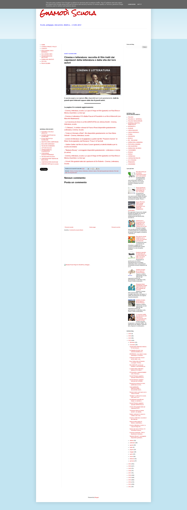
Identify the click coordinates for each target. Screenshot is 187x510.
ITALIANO (130, 117)
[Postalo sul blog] (93, 169)
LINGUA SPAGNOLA (133, 132)
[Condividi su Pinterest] (99, 169)
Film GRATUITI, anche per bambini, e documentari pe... (138, 365)
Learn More (131, 4)
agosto (132, 445)
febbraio (132, 458)
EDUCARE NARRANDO (47, 144)
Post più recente (69, 227)
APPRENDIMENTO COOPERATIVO (46, 150)
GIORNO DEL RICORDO (134, 148)
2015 (129, 477)
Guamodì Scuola (68, 13)
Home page (92, 227)
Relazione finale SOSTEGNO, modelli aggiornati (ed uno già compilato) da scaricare (141, 287)
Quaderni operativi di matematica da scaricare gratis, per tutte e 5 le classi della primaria (141, 255)
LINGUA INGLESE (133, 130)
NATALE (130, 154)
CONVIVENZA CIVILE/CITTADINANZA (47, 154)
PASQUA (130, 152)
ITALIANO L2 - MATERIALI (135, 119)
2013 (129, 482)
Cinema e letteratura (83, 171)
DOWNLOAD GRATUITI (47, 59)
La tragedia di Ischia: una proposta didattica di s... (136, 351)
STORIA (130, 134)
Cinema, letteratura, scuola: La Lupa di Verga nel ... (138, 426)
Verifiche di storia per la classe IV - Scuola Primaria (140, 271)
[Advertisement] (75, 36)
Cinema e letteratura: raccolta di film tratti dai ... (138, 418)
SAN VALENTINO (132, 146)
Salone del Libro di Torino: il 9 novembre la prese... (137, 429)
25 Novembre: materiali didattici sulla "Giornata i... (138, 373)
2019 (129, 468)
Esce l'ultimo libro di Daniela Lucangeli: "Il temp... (137, 362)
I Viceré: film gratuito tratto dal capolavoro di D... (137, 407)
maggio (132, 452)
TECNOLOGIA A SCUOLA (48, 156)
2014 (129, 480)
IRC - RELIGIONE (132, 140)
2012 (129, 484)
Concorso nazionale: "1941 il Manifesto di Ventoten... (137, 433)
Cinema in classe (92, 171)
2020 (129, 466)
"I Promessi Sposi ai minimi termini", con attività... (137, 411)
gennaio (132, 461)
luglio (131, 447)
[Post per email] (88, 168)
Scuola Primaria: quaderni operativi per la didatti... (136, 380)
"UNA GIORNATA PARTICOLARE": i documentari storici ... (136, 388)
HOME (43, 44)
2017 (129, 473)
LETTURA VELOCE (46, 148)
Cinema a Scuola (74, 171)
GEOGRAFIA (131, 136)
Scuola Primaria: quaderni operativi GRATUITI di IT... (137, 376)
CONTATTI (44, 48)
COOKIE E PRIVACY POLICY (49, 46)
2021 (129, 464)
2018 (129, 470)
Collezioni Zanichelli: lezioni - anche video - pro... (137, 358)
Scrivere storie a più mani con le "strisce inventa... (138, 393)
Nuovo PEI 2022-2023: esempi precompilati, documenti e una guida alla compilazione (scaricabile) (136, 206)
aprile (131, 454)
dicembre (132, 342)
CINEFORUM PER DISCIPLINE (49, 162)
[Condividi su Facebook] (97, 169)
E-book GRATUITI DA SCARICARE (47, 139)
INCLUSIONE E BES (46, 54)
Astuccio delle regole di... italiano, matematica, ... (136, 422)
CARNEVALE (131, 156)
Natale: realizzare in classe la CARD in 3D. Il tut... (137, 415)
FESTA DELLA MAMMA (134, 144)
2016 (129, 475)
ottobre (132, 440)
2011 (129, 486)
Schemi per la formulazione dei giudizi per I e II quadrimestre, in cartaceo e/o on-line (141, 223)
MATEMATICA (131, 126)
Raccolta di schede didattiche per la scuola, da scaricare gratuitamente (141, 238)
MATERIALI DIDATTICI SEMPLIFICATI (134, 123)
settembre (132, 442)
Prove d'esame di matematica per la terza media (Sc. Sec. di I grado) (141, 190)
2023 (129, 338)
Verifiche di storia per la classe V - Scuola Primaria (140, 301)
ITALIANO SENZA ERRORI (135, 121)
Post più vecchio (116, 227)
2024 (129, 336)
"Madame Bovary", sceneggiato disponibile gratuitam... (138, 437)
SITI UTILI (44, 61)
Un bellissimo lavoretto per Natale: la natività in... (137, 400)
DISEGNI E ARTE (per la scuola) (49, 164)
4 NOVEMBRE (132, 150)
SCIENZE (130, 128)
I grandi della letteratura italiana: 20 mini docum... (138, 347)
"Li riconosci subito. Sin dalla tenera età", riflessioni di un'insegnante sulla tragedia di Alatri (141, 317)
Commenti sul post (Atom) (76, 230)
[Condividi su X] (95, 169)
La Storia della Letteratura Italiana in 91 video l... (136, 369)
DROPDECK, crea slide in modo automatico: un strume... (138, 354)
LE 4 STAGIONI (132, 160)
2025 (129, 333)
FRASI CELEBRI (45, 63)
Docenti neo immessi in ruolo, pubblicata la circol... (137, 384)
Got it (139, 4)
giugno (132, 449)
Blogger (97, 497)
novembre (132, 344)
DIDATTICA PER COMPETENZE (49, 142)
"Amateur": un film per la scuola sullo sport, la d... (138, 396)
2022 (129, 340)
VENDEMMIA (131, 164)
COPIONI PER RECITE (134, 158)
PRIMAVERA (131, 162)
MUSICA (130, 138)
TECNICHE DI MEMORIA (48, 146)
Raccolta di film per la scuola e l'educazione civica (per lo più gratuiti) (141, 174)
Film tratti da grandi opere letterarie (105, 171)
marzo (131, 456)
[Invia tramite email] (91, 169)
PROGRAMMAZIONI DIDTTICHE (46, 56)
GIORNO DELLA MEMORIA (135, 142)
